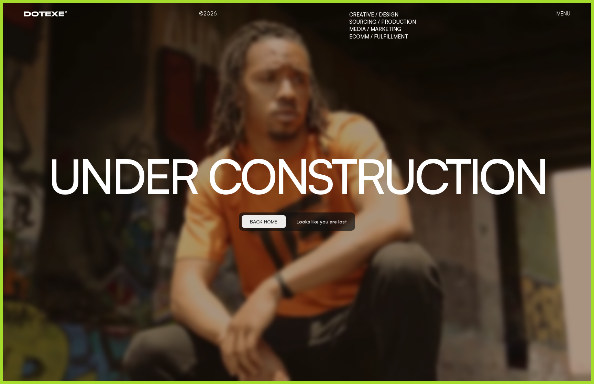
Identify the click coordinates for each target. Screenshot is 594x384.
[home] (45, 14)
